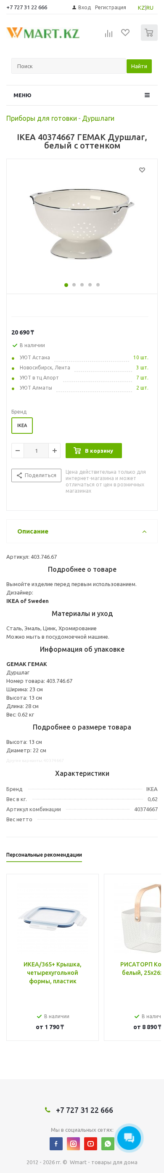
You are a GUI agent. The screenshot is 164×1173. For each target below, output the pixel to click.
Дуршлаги (98, 118)
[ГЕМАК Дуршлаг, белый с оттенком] (82, 224)
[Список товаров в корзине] (150, 39)
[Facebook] (56, 1143)
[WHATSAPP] (107, 1143)
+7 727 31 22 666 (26, 7)
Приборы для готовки (41, 118)
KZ (141, 8)
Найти (139, 66)
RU (149, 8)
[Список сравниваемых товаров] (109, 36)
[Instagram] (73, 1143)
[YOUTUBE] (90, 1143)
